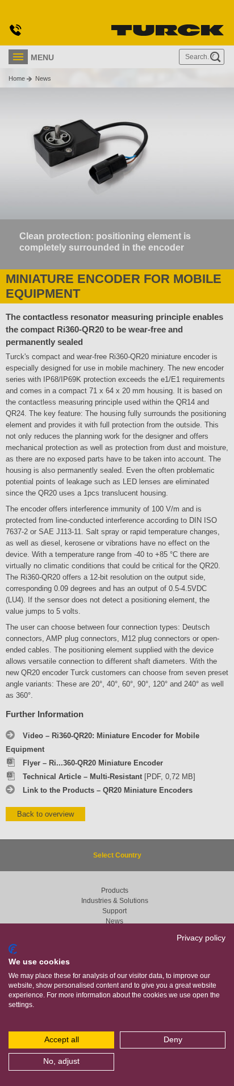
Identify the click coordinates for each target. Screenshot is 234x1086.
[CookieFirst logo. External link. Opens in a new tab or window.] (13, 949)
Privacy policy (201, 938)
